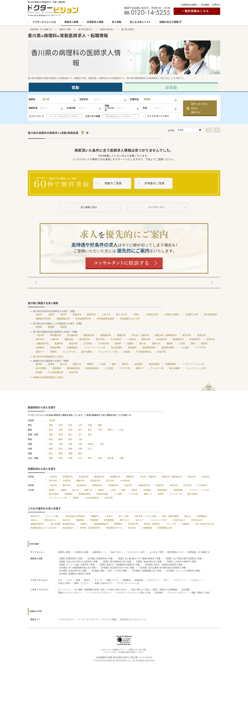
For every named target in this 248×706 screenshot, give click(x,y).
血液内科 (201, 335)
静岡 (61, 439)
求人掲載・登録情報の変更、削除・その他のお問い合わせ (100, 589)
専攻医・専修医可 (152, 524)
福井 (90, 434)
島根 (70, 448)
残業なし (84, 524)
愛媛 (70, 453)
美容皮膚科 (55, 347)
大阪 (80, 444)
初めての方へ (117, 552)
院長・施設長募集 (170, 516)
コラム (69, 580)
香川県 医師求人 (85, 29)
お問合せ (216, 4)
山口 (90, 448)
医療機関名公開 (165, 527)
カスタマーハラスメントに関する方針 (133, 592)
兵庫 (102, 444)
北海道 (52, 420)
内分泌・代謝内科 (140, 335)
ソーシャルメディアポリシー (99, 592)
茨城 (61, 429)
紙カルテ (139, 520)
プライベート (179, 580)
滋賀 (51, 444)
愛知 (70, 439)
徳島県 (39, 326)
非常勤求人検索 (81, 552)
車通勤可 (186, 524)
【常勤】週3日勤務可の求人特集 (116, 561)
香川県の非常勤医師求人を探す (48, 356)
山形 (80, 425)
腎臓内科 (121, 335)
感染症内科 (84, 339)
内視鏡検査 (147, 527)
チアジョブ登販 (109, 619)
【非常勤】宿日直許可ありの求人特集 (117, 567)
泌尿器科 (40, 347)
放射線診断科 (149, 347)
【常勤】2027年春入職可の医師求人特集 (183, 558)
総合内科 (186, 335)
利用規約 (159, 592)
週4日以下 (35, 516)
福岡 (51, 458)
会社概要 (205, 4)
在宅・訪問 (123, 516)
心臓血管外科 (42, 343)
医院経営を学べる (114, 527)
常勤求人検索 (65, 29)
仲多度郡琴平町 (83, 318)
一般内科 (40, 335)
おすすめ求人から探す (158, 115)
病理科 (53, 351)
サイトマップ (64, 589)
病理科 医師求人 (107, 29)
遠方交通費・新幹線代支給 (62, 524)
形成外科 (210, 339)
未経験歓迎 (202, 516)
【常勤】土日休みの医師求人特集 (181, 561)
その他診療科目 (143, 351)
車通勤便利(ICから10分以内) (44, 527)
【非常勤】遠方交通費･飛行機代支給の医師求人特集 (162, 567)
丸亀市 (51, 314)
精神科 (118, 343)
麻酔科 (169, 343)
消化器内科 (72, 335)
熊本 (90, 458)
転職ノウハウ (112, 580)
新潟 (61, 434)
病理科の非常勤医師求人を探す (48, 377)
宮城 (90, 425)
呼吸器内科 (55, 335)
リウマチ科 (200, 347)
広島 (80, 448)
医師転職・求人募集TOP (41, 29)
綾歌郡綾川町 (63, 318)
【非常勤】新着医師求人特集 (99, 558)
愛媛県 (51, 326)
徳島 (61, 453)
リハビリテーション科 (94, 347)
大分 (80, 458)
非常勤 (171, 87)
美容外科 (73, 343)
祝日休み (132, 527)
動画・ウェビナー (82, 583)
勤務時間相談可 (101, 524)
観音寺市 (91, 314)
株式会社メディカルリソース (133, 619)
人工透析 (184, 347)
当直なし (35, 520)
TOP (60, 580)
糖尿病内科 (89, 335)
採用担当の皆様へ (190, 4)
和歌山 (91, 444)
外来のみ (66, 520)
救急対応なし (50, 520)
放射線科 (132, 347)
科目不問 (161, 351)
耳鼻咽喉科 (72, 347)
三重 (80, 439)
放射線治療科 (167, 347)
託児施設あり (68, 527)
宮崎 (100, 458)
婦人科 (142, 343)
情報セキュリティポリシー (70, 592)
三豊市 (136, 314)
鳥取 (51, 448)
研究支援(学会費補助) (75, 516)
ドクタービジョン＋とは (128, 583)
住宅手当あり (197, 520)
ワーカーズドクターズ (88, 619)
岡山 (61, 448)
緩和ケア (40, 351)
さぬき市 (106, 314)
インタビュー (195, 580)
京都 (61, 444)
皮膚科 (130, 343)
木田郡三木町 (191, 314)
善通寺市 (77, 314)
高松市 (39, 314)
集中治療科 (86, 351)
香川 (51, 453)
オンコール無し (53, 516)
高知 (80, 453)
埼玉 (80, 429)
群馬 (70, 429)
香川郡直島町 (210, 314)
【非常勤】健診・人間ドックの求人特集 (108, 570)
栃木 (51, 429)
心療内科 (54, 339)
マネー (166, 580)
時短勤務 (94, 520)
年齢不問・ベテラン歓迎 (145, 516)
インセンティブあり (158, 520)
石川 (80, 434)
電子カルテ (125, 520)
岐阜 (51, 439)
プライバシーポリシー (177, 592)
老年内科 (40, 339)
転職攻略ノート (99, 552)
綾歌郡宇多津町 (43, 318)
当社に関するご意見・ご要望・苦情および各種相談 (154, 589)
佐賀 (61, 458)
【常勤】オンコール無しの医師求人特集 (76, 564)
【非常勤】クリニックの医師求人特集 (182, 570)
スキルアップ (153, 580)
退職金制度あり (38, 524)
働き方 (87, 580)
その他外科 (103, 343)
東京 (90, 429)
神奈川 (110, 429)
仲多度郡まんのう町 (130, 318)
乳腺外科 (58, 343)
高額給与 (95, 516)
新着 (78, 580)
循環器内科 (105, 335)
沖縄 (121, 458)
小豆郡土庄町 (151, 314)
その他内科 (115, 339)
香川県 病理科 (127, 29)
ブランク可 (171, 524)
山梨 (121, 429)
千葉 (100, 429)
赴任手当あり (179, 520)
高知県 (63, 326)
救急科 (204, 343)
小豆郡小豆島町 (171, 314)
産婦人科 (156, 343)
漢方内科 (100, 339)
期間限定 (118, 524)
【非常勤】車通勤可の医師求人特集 (74, 573)
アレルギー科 (69, 351)
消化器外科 (161, 339)
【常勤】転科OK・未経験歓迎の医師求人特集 (119, 564)
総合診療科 (116, 347)
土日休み (109, 516)
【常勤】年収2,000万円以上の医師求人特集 (78, 561)
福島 (100, 425)
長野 (51, 434)
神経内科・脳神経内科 (166, 335)
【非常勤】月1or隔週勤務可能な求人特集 (77, 567)
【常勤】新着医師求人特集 (70, 558)
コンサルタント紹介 (136, 552)
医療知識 (139, 580)
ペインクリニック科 (108, 351)
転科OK (187, 516)
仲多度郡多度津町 (105, 318)
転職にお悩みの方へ (103, 583)
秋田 (61, 425)
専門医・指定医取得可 (90, 527)
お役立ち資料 (64, 583)
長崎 (70, 458)
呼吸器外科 (194, 339)
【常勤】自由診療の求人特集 (148, 561)
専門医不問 (133, 524)
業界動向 (127, 580)
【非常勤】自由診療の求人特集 (72, 570)
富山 (70, 434)
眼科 (193, 343)
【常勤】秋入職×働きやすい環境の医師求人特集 (138, 558)
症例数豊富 (109, 520)
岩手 (70, 425)
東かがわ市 (121, 314)
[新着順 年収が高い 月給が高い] (189, 130)
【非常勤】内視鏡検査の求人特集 (146, 570)
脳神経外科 (178, 339)
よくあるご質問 (156, 552)
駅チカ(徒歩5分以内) (205, 524)
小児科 (181, 343)
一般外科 (131, 339)
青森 (51, 425)
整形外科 (146, 339)
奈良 (70, 444)
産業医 (126, 351)
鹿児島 (110, 458)
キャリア (98, 580)
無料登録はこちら (197, 11)
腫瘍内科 (69, 339)
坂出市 (63, 314)
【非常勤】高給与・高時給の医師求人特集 (163, 564)
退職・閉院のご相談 (200, 592)
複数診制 (80, 520)
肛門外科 (88, 343)
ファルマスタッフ (66, 619)
